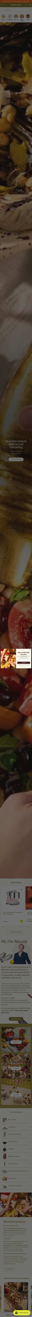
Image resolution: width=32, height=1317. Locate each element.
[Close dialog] (30, 649)
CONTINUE (23, 662)
